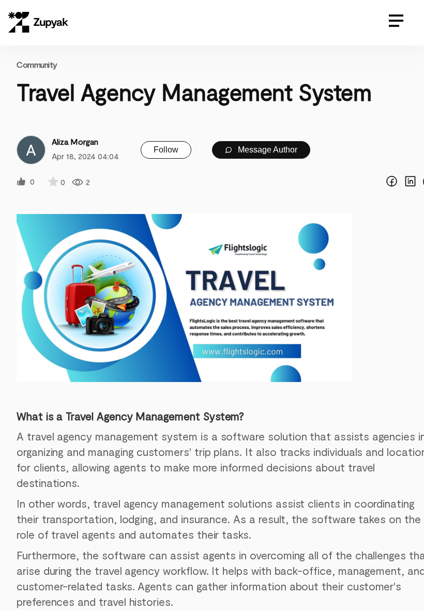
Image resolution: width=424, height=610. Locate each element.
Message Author (266, 149)
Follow (166, 149)
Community (37, 64)
